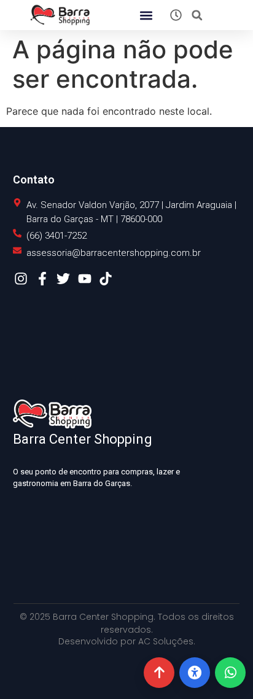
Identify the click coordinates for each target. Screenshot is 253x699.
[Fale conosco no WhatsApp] (230, 672)
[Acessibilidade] (194, 672)
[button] (146, 15)
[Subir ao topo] (159, 672)
